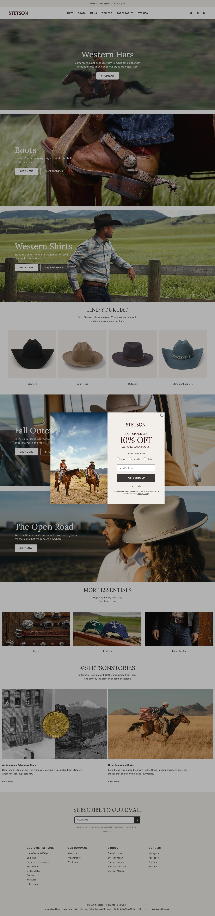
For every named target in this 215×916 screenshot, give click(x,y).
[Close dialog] (161, 415)
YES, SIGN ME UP (136, 478)
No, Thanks (136, 486)
